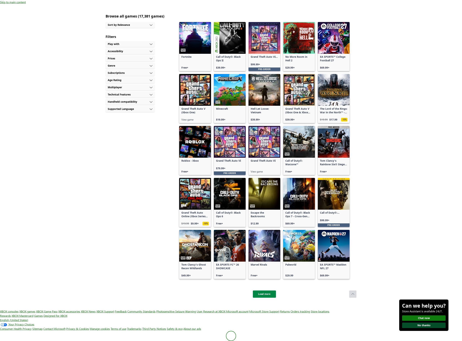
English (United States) (14, 320)
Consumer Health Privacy (16, 329)
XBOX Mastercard (22, 316)
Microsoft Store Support (264, 311)
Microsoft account (237, 311)
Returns (285, 311)
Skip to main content (13, 2)
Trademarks (134, 329)
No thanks (423, 325)
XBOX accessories (69, 311)
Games (38, 316)
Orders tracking (300, 311)
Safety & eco (175, 329)
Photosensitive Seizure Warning (176, 311)
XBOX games (27, 311)
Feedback (121, 311)
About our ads (192, 329)
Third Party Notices (154, 329)
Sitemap (37, 329)
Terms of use (118, 329)
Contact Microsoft (54, 329)
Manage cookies (100, 329)
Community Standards (141, 311)
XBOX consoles (9, 311)
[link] (195, 46)
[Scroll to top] (352, 294)
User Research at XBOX (211, 311)
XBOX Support (105, 311)
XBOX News (88, 311)
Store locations (320, 311)
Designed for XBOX (55, 316)
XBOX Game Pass (47, 311)
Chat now (424, 318)
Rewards (5, 316)
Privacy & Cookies (77, 329)
